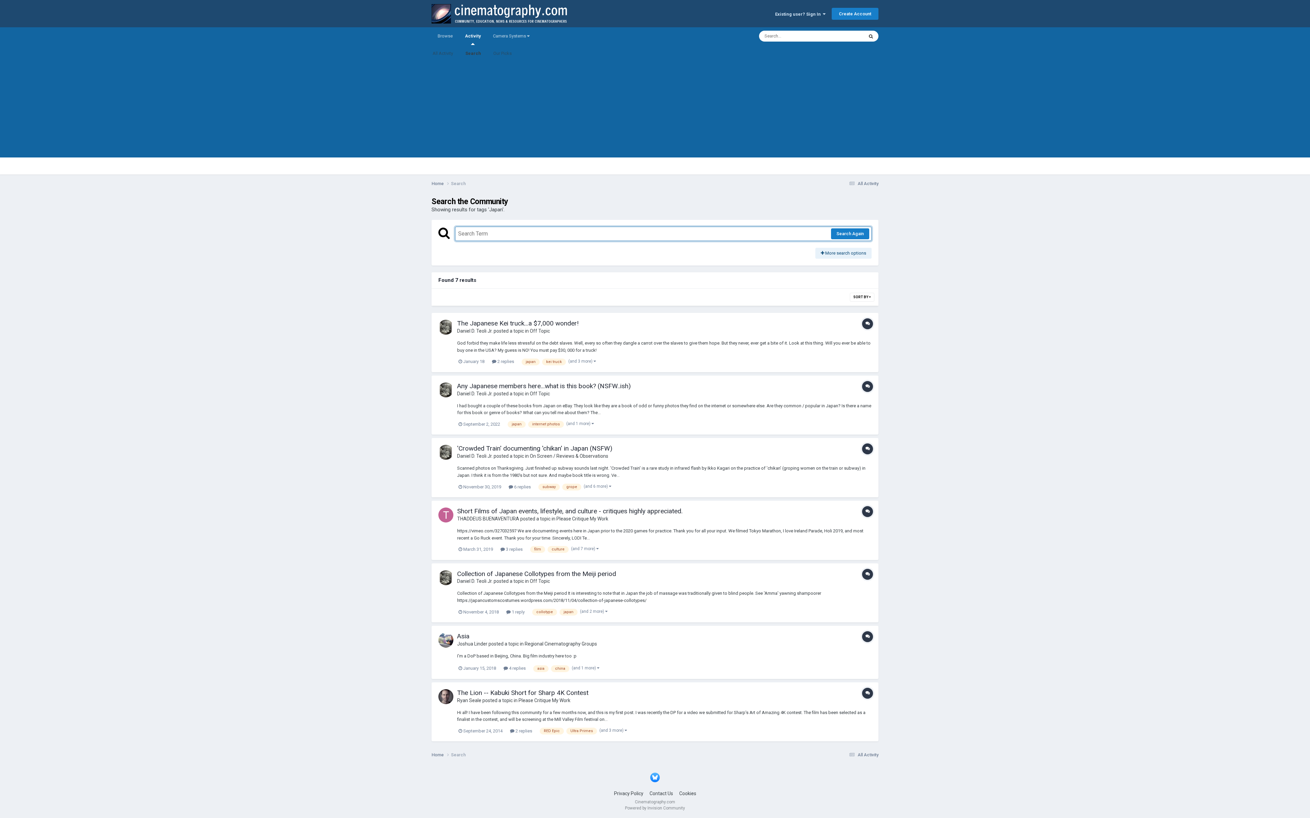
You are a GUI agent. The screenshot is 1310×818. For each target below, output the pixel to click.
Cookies (687, 793)
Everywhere (843, 36)
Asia (463, 636)
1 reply (518, 612)
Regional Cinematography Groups (561, 644)
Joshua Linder (472, 644)
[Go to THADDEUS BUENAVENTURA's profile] (445, 515)
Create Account (855, 13)
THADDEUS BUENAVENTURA (488, 518)
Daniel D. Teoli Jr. (475, 331)
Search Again (850, 233)
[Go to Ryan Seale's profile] (445, 696)
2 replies (505, 361)
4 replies (517, 668)
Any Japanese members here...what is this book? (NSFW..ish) (544, 386)
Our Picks (502, 53)
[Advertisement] (655, 109)
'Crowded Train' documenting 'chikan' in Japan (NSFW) (534, 448)
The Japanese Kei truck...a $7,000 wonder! (518, 323)
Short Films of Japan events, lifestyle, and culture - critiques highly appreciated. (570, 511)
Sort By (861, 297)
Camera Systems (510, 36)
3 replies (514, 549)
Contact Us (661, 793)
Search (473, 53)
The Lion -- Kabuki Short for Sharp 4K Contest (522, 693)
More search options (845, 253)
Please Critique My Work (582, 518)
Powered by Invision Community (655, 808)
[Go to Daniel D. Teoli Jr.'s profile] (445, 327)
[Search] (870, 36)
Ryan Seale (469, 700)
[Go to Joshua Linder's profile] (445, 640)
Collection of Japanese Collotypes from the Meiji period (536, 574)
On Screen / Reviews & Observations (569, 456)
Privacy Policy (628, 793)
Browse (445, 36)
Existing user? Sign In (799, 14)
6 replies (522, 486)
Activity (473, 36)
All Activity (443, 53)
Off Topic (540, 331)
